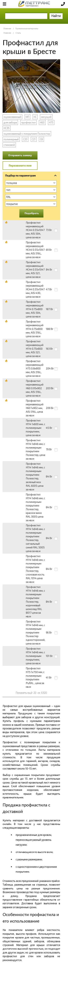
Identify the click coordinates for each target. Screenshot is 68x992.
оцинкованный (12, 116)
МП (27, 116)
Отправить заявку (20, 155)
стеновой (9, 144)
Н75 (51, 122)
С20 (25, 139)
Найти (56, 16)
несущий (46, 116)
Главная (7, 28)
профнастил (28, 122)
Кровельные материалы (27, 28)
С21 (34, 139)
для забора (10, 122)
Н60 (42, 122)
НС (35, 116)
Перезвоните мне (20, 165)
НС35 (6, 128)
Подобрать (32, 213)
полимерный (11, 139)
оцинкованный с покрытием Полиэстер (27, 133)
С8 (41, 139)
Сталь (18, 33)
